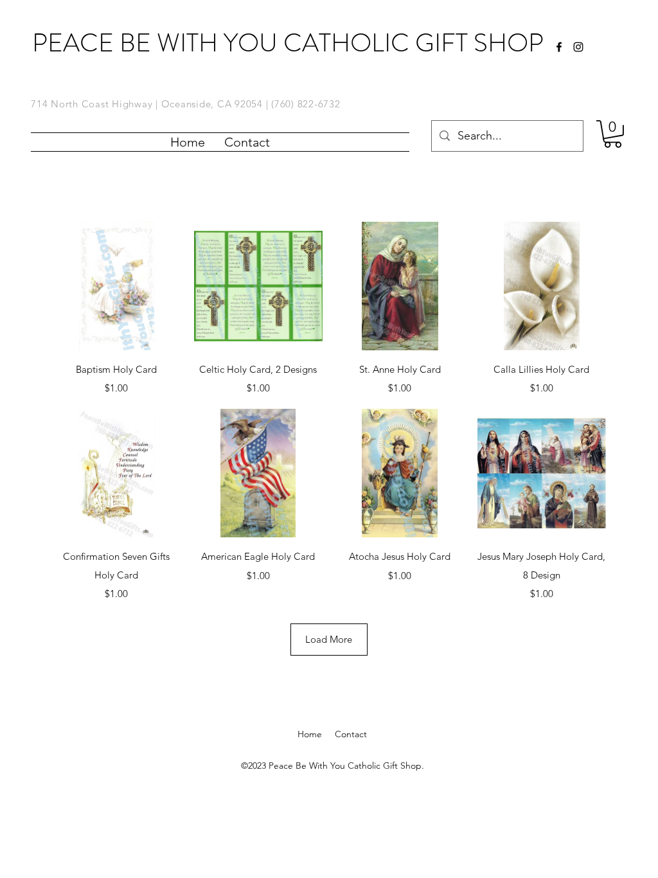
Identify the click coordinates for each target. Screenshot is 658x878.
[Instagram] (578, 46)
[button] (612, 134)
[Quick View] (116, 286)
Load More (328, 639)
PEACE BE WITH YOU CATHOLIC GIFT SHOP (288, 42)
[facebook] (559, 46)
